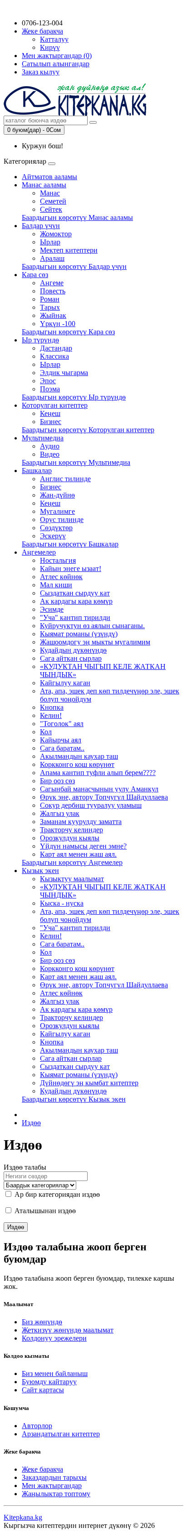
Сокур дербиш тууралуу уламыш (91, 805)
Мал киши (56, 585)
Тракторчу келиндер (71, 830)
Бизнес (50, 421)
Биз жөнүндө (42, 1322)
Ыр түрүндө (40, 340)
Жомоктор (56, 234)
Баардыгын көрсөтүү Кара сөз (68, 332)
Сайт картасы (43, 1390)
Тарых (50, 307)
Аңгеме (52, 283)
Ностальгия (58, 560)
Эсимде (52, 609)
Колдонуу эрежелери (54, 1338)
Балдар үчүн (41, 225)
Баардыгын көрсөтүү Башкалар (70, 544)
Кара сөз (35, 274)
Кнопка (52, 707)
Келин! (51, 715)
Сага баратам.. (62, 748)
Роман (49, 299)
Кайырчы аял (60, 740)
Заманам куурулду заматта (81, 821)
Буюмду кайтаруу (49, 1382)
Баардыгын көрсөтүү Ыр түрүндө (74, 397)
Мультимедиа (43, 438)
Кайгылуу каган (65, 683)
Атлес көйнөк (61, 577)
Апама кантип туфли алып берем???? (98, 772)
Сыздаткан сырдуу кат (75, 593)
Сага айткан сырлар (71, 658)
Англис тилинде (65, 479)
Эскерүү (53, 536)
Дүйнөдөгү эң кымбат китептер (89, 1083)
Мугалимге (57, 511)
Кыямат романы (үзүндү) (79, 634)
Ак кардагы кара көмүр (76, 601)
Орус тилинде (62, 519)
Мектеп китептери (69, 250)
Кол (46, 732)
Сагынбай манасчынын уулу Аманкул (99, 789)
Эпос (48, 381)
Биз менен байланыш (55, 1373)
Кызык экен (40, 870)
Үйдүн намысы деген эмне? (83, 846)
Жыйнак (53, 315)
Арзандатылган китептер (61, 1434)
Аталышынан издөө (44, 1211)
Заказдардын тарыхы (54, 1477)
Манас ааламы (44, 185)
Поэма (50, 389)
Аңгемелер (39, 552)
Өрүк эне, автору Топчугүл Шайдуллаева (104, 797)
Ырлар (50, 242)
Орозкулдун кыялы (69, 838)
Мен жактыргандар (52, 1485)
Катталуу (54, 39)
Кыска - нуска (62, 903)
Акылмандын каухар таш (79, 756)
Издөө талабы (25, 1167)
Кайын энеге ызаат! (70, 568)
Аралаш (52, 258)
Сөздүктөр (56, 528)
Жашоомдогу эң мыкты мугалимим (95, 642)
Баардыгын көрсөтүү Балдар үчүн (74, 266)
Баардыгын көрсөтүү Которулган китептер (88, 430)
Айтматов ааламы (49, 177)
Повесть (52, 291)
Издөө (31, 1123)
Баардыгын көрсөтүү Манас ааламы (77, 217)
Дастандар (56, 348)
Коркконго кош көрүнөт (77, 764)
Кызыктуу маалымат (72, 879)
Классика (54, 356)
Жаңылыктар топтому (56, 1494)
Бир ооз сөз (57, 781)
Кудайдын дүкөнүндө (73, 650)
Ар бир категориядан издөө (56, 1194)
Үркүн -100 (57, 323)
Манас (50, 193)
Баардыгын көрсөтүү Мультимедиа (76, 462)
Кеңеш (50, 413)
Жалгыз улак (59, 813)
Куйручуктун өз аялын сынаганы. (92, 625)
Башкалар (37, 470)
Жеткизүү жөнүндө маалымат (67, 1330)
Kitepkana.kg (23, 1517)
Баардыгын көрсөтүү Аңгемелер (72, 862)
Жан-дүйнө (57, 495)
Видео (49, 454)
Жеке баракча (42, 1469)
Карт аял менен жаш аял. (78, 854)
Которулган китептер (55, 405)
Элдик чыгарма (64, 372)
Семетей (53, 201)
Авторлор (37, 1426)
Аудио (49, 446)
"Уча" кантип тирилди (75, 617)
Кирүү (50, 47)
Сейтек (51, 209)
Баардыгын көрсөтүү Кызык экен (74, 1099)
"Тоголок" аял (62, 723)
